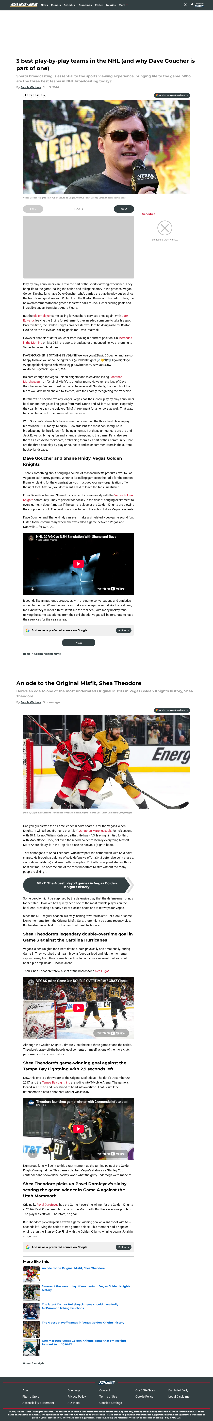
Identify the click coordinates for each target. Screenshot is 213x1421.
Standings (85, 5)
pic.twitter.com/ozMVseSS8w (91, 365)
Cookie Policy (144, 1396)
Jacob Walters (31, 87)
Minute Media (24, 1411)
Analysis (39, 1363)
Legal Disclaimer (179, 1396)
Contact (104, 1390)
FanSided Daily (178, 1390)
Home (26, 653)
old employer (42, 315)
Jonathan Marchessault (95, 830)
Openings (74, 1390)
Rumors (56, 5)
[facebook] (192, 4)
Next (124, 209)
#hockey (65, 365)
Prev (33, 209)
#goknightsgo (121, 360)
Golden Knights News (47, 653)
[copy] (43, 95)
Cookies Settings (110, 1403)
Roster (99, 5)
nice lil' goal (102, 971)
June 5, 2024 (59, 369)
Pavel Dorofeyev (47, 1204)
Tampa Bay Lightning (56, 1082)
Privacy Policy (77, 1396)
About (26, 1390)
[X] (185, 4)
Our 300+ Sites (145, 1390)
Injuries (111, 5)
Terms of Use (108, 1396)
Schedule (70, 5)
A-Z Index (74, 1403)
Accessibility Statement (38, 1403)
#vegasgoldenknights (37, 365)
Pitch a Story (30, 1396)
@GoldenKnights (85, 360)
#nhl (55, 365)
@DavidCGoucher (106, 355)
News (44, 5)
